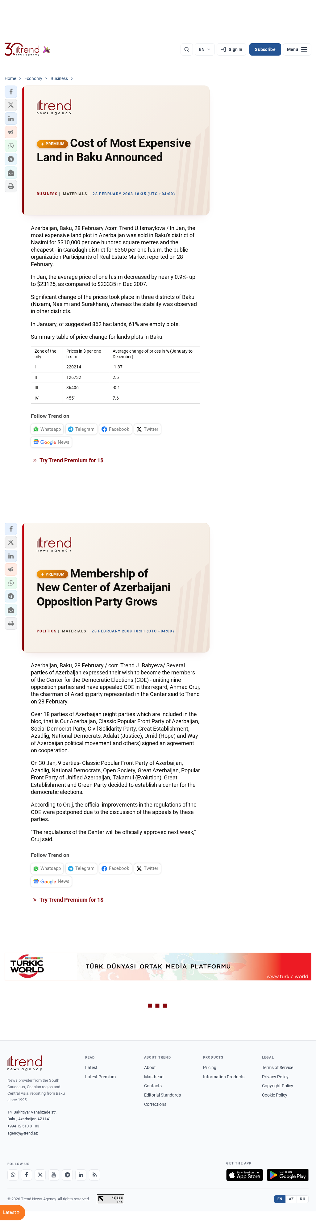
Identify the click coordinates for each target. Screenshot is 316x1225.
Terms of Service (277, 1067)
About (150, 1067)
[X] (40, 1175)
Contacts (153, 1085)
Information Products (223, 1076)
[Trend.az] (27, 49)
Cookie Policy (274, 1095)
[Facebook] (26, 1175)
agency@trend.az (22, 1133)
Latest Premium (100, 1076)
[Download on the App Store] (244, 1175)
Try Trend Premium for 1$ (71, 460)
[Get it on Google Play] (288, 1175)
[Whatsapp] (13, 1175)
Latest (91, 1067)
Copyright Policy (277, 1085)
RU (302, 1199)
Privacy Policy (275, 1076)
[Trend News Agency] (24, 1063)
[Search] (187, 49)
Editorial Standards (162, 1095)
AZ (291, 1199)
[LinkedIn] (80, 1175)
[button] (11, 92)
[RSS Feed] (94, 1175)
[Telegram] (67, 1175)
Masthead (154, 1076)
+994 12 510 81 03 (23, 1126)
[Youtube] (53, 1175)
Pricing (209, 1067)
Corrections (155, 1104)
